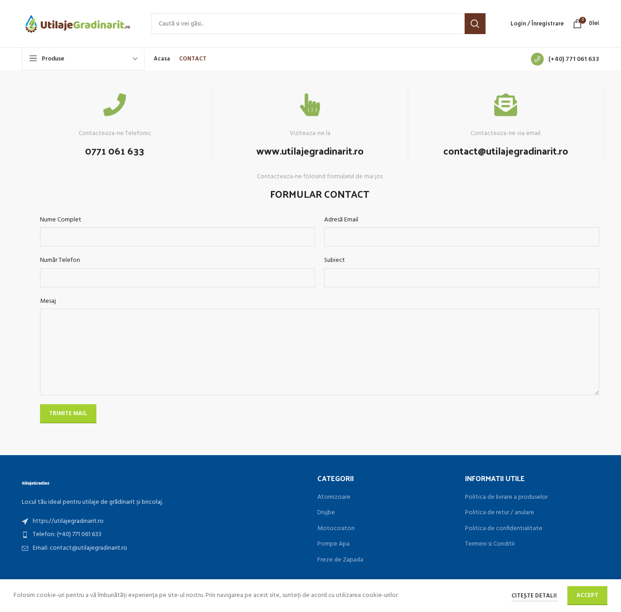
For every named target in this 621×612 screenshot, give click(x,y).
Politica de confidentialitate (503, 528)
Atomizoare (334, 497)
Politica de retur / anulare (499, 512)
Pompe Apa (333, 544)
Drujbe (326, 512)
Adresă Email (341, 220)
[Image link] (35, 482)
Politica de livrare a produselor (506, 497)
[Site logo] (77, 24)
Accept (587, 595)
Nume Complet (60, 220)
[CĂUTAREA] (475, 23)
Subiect (334, 261)
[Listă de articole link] (163, 522)
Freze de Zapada (340, 560)
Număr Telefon (60, 261)
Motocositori (336, 528)
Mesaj (48, 301)
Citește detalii (534, 596)
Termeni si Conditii (490, 544)
